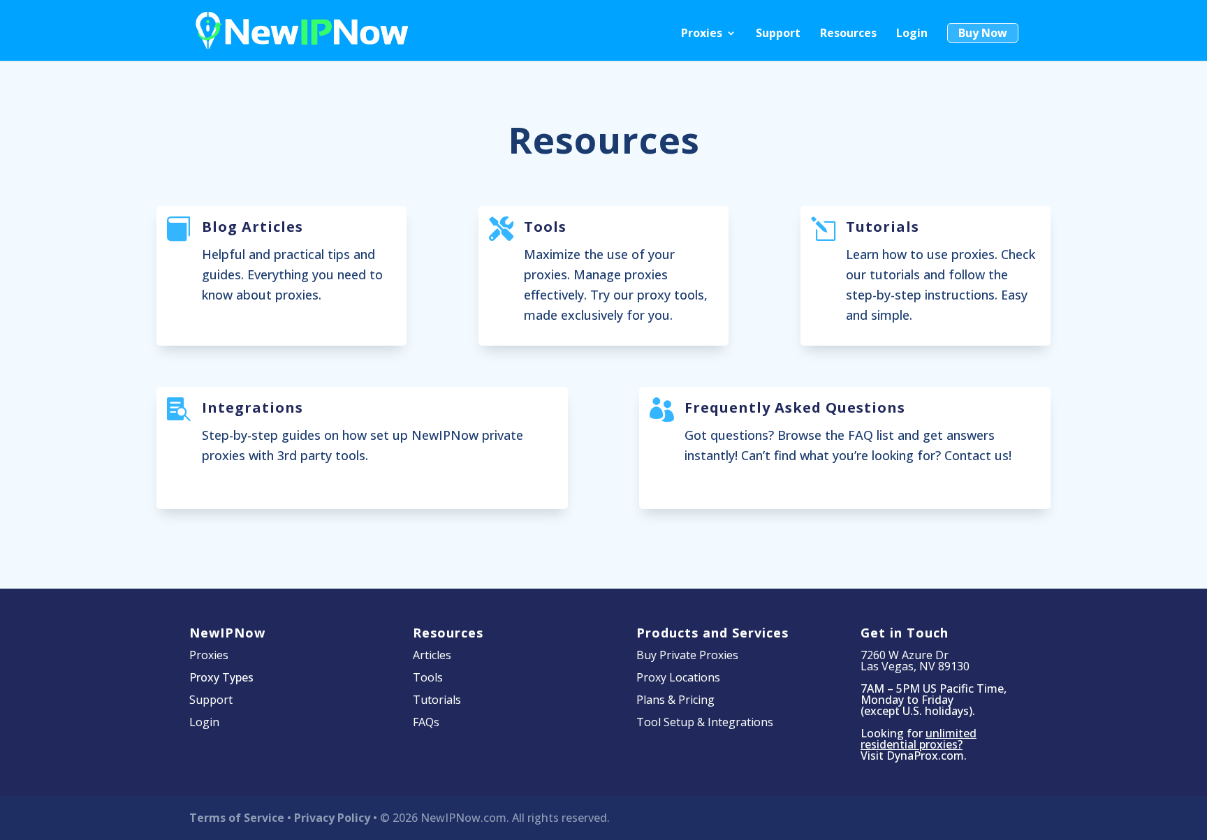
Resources (848, 34)
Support (778, 34)
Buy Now (982, 32)
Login (912, 34)
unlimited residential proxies (918, 738)
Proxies (701, 34)
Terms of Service (236, 817)
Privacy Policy (332, 817)
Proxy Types (221, 677)
